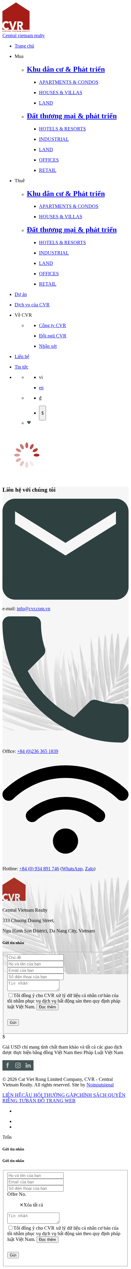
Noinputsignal (100, 1084)
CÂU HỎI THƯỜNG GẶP (49, 1095)
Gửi (13, 1022)
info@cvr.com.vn (33, 608)
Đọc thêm (47, 1007)
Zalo (89, 868)
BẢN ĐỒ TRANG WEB (51, 1100)
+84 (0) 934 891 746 (39, 868)
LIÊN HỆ (12, 1095)
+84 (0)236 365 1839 (37, 751)
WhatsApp (72, 868)
